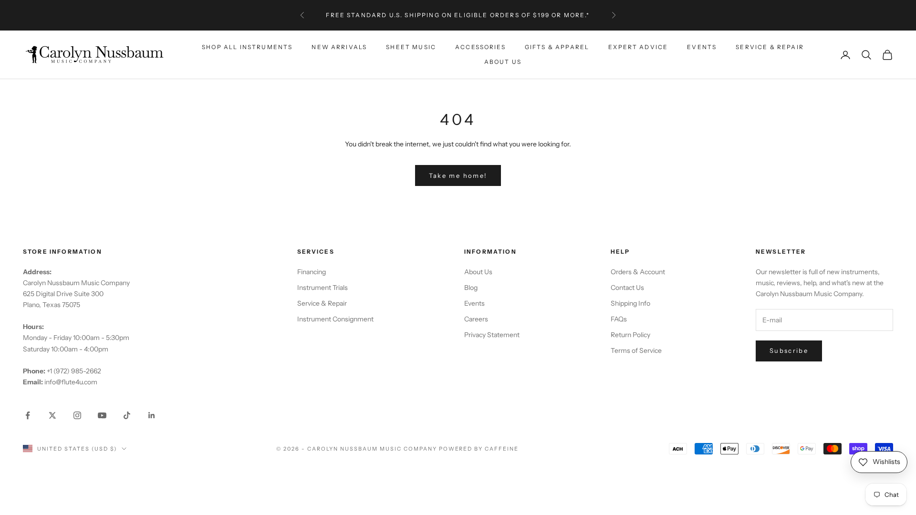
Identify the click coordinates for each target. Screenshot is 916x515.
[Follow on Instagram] (77, 415)
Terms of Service (636, 350)
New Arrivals (339, 47)
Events (702, 47)
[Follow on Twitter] (52, 415)
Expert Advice (638, 47)
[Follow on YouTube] (102, 415)
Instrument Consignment (335, 319)
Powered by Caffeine (479, 448)
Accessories (480, 47)
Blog (471, 287)
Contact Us (627, 287)
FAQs (619, 319)
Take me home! (458, 175)
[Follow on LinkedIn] (151, 415)
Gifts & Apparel (557, 47)
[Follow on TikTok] (127, 415)
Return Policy (630, 334)
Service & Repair (770, 47)
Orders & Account (638, 272)
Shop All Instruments (247, 47)
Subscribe (789, 350)
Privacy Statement (492, 334)
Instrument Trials (322, 287)
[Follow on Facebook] (27, 415)
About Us (502, 61)
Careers (476, 319)
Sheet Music (411, 47)
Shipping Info (630, 303)
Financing (311, 272)
